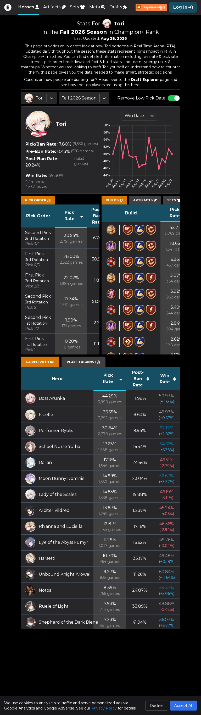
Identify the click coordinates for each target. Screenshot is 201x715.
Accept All (183, 705)
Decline (157, 705)
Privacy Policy (104, 708)
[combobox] (24, 98)
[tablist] (38, 200)
